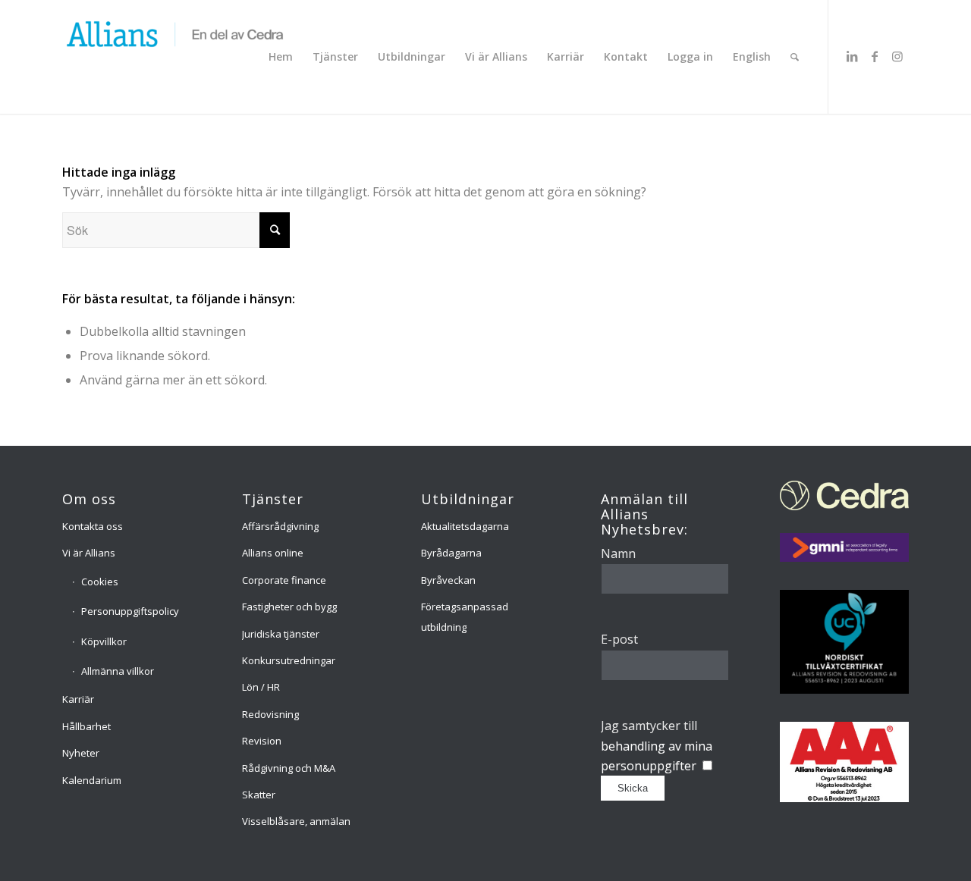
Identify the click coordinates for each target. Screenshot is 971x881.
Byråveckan (448, 580)
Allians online (272, 553)
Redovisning (270, 714)
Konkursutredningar (288, 660)
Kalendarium (91, 780)
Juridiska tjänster (280, 634)
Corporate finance (284, 580)
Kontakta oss (92, 526)
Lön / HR (261, 687)
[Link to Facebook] (874, 56)
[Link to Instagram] (897, 56)
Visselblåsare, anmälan (296, 821)
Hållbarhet (86, 726)
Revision (261, 741)
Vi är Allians (88, 553)
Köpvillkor (104, 641)
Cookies (99, 581)
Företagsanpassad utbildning (464, 616)
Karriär (78, 699)
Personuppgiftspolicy (130, 611)
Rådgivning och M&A (288, 768)
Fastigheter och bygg (289, 606)
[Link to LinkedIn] (852, 56)
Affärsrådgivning (280, 526)
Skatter (258, 794)
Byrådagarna (451, 553)
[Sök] (795, 57)
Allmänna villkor (117, 671)
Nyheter (80, 753)
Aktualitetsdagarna (465, 526)
